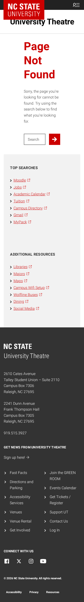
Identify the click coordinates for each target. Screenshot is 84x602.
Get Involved (20, 530)
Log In (55, 530)
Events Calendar (63, 488)
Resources (52, 592)
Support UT (59, 512)
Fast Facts (18, 472)
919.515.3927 (15, 433)
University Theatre (42, 21)
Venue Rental (21, 521)
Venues (16, 512)
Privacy (33, 592)
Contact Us (59, 521)
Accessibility (14, 592)
